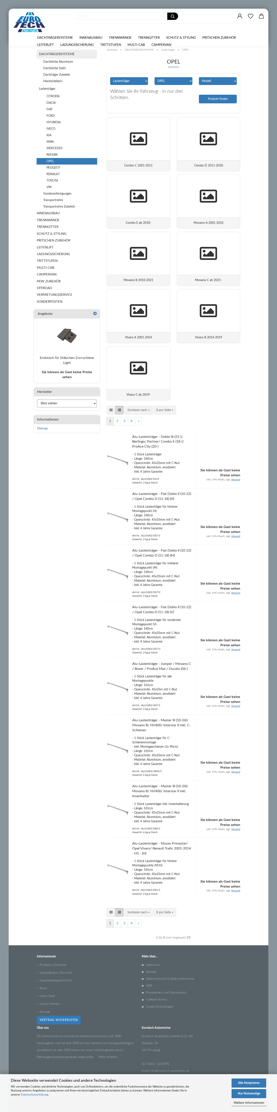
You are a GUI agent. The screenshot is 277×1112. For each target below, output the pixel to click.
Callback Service (156, 999)
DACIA (51, 102)
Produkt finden (218, 99)
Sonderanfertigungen (57, 193)
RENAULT (53, 174)
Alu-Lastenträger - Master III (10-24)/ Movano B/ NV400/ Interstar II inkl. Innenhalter (160, 791)
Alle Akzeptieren (249, 1083)
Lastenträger (47, 88)
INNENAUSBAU (90, 37)
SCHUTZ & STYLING (181, 37)
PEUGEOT (53, 167)
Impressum (153, 964)
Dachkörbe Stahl (54, 68)
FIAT (50, 109)
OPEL (50, 161)
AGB (149, 985)
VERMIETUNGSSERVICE (54, 294)
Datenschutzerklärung (34, 1094)
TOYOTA (52, 180)
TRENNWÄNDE (120, 37)
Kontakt (151, 971)
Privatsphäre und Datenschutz (166, 992)
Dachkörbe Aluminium (58, 61)
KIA (49, 135)
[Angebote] (95, 313)
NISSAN (52, 154)
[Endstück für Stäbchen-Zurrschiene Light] (67, 336)
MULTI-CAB (136, 44)
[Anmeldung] (239, 16)
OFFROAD (44, 288)
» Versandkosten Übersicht (54, 972)
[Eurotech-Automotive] (30, 22)
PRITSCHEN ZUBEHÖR (219, 37)
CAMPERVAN (161, 44)
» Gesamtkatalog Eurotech (54, 980)
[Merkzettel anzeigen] (250, 16)
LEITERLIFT (45, 44)
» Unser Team (46, 996)
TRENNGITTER (149, 37)
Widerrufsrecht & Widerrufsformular (170, 978)
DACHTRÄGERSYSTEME (55, 37)
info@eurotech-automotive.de (170, 1070)
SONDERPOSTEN (49, 301)
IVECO (51, 128)
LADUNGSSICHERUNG (77, 44)
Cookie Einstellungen (160, 1006)
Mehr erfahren (108, 1057)
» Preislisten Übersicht (51, 964)
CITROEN (53, 96)
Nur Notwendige (249, 1093)
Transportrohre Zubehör (59, 206)
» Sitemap (43, 1011)
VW (49, 187)
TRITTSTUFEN (110, 44)
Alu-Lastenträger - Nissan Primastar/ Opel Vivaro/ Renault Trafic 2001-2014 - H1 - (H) (161, 848)
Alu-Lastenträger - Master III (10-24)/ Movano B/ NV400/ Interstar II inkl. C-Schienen (161, 725)
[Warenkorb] (261, 16)
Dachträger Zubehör (56, 74)
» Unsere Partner (48, 1003)
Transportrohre (53, 200)
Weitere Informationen (249, 1102)
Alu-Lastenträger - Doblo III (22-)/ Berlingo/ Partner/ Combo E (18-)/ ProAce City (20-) (158, 441)
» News (42, 988)
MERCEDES (55, 148)
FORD (51, 115)
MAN (50, 141)
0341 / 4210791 (158, 1064)
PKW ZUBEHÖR (49, 281)
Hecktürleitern (52, 81)
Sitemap (42, 428)
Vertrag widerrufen (59, 1020)
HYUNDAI (54, 122)
